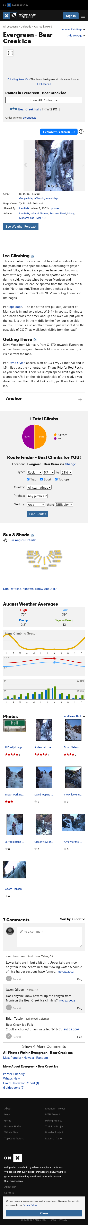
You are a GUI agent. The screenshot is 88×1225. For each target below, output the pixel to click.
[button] (28, 165)
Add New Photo (73, 716)
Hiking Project (53, 1120)
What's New (11, 1078)
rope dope (15, 306)
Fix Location (44, 84)
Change (70, 464)
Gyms (7, 1120)
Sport (47, 479)
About (7, 1108)
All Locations (10, 26)
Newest (29, 1057)
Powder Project (54, 1132)
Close (44, 1213)
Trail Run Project (54, 1126)
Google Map (26, 198)
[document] (44, 1207)
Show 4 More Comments (44, 1046)
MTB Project (52, 1114)
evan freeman (15, 956)
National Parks (53, 1138)
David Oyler (16, 363)
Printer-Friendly (14, 1074)
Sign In (71, 16)
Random (42, 1057)
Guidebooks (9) (14, 1087)
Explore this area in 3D (59, 132)
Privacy (63, 1219)
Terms (52, 1219)
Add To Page (75, 35)
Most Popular (12, 1057)
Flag (79, 979)
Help (7, 1114)
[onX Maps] (13, 1161)
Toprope (64, 479)
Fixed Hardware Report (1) (21, 1083)
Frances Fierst (58, 213)
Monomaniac (26, 217)
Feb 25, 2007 (71, 1029)
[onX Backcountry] (15, 5)
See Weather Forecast (21, 226)
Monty (70, 213)
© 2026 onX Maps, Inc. (33, 1219)
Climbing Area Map (19, 79)
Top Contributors (14, 1138)
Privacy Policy (30, 1205)
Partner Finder (12, 1126)
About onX (10, 1186)
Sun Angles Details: (34, 554)
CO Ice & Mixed (43, 26)
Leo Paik (24, 208)
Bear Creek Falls (29, 109)
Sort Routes (29, 117)
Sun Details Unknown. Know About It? (29, 588)
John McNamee (39, 213)
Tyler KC (40, 217)
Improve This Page (72, 29)
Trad (32, 479)
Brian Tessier (15, 1018)
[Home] (21, 15)
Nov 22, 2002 (65, 971)
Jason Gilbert (15, 989)
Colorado (26, 26)
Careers (9, 1192)
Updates (54, 208)
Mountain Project (55, 1108)
